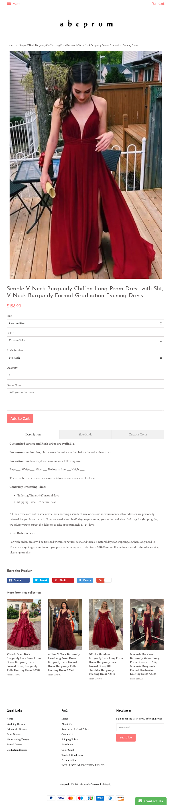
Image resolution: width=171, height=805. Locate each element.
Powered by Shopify (100, 784)
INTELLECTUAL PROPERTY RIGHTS (82, 765)
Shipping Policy (69, 739)
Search (64, 718)
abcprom (84, 784)
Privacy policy (68, 760)
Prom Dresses (13, 734)
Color (10, 333)
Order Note (14, 385)
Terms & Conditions (72, 755)
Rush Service (15, 350)
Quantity (12, 368)
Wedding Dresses (16, 724)
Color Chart (67, 750)
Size (9, 316)
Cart (161, 4)
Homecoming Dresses (18, 739)
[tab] (33, 434)
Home (10, 45)
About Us (66, 724)
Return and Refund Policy (75, 729)
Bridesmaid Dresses (16, 729)
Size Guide (67, 744)
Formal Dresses (14, 744)
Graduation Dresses (17, 750)
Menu (16, 4)
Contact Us (67, 734)
